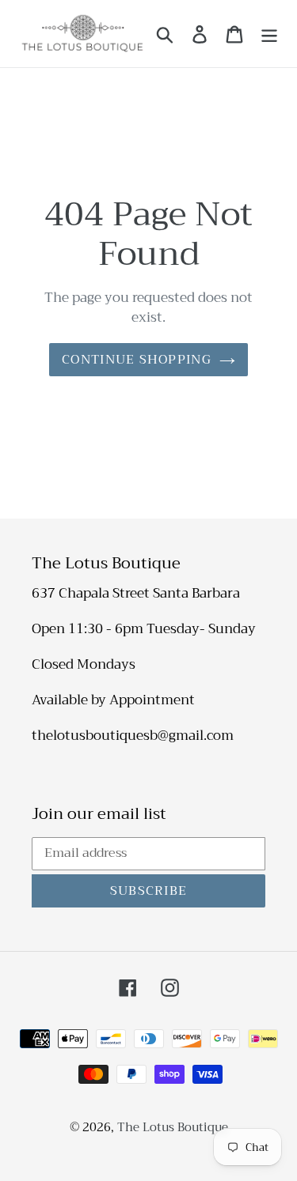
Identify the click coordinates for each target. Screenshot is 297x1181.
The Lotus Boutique (172, 1127)
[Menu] (269, 33)
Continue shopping (136, 360)
